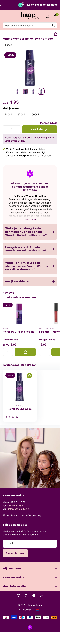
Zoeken (53, 25)
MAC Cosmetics (47, 328)
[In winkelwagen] (25, 352)
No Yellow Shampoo (20, 409)
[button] (54, 34)
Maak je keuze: (11, 108)
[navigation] (17, 91)
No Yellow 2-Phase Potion (18, 331)
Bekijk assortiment (4, 16)
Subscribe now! (15, 553)
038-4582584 (15, 505)
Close (30, 568)
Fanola (8, 44)
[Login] (48, 16)
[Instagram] (18, 595)
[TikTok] (41, 595)
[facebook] (34, 595)
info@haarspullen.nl (19, 508)
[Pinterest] (26, 595)
